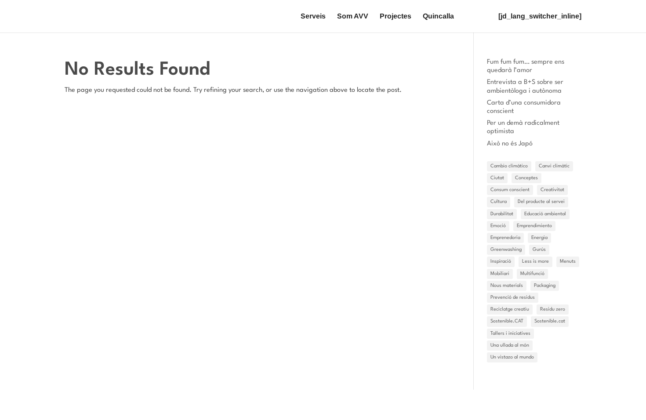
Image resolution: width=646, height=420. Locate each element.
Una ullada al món (509, 345)
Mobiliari (499, 274)
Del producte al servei (541, 201)
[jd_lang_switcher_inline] (539, 16)
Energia (539, 237)
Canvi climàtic (554, 166)
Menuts (568, 261)
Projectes (395, 16)
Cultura (498, 201)
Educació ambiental (545, 214)
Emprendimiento (534, 226)
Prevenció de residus (512, 297)
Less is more (535, 261)
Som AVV (352, 16)
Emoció (498, 226)
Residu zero (552, 309)
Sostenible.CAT (506, 321)
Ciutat (497, 178)
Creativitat (552, 190)
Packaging (544, 285)
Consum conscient (510, 190)
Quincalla (438, 16)
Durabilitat (501, 214)
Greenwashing (506, 249)
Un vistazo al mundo (512, 357)
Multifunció (532, 274)
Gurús (539, 249)
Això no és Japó (510, 144)
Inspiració (500, 261)
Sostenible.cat (549, 321)
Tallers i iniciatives (510, 333)
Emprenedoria (505, 237)
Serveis (313, 16)
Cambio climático (509, 166)
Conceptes (526, 178)
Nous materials (506, 285)
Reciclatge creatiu (509, 309)
